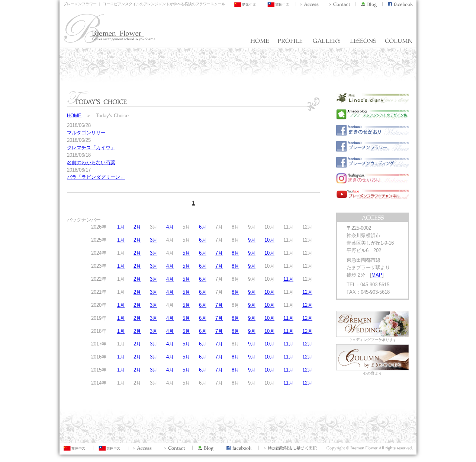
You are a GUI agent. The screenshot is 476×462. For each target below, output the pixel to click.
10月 (269, 240)
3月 (153, 240)
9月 (251, 240)
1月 (121, 227)
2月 (137, 227)
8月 (235, 253)
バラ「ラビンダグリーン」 (96, 177)
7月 (219, 253)
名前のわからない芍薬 (91, 162)
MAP (377, 275)
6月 (202, 227)
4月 (170, 227)
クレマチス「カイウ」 (91, 147)
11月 (288, 279)
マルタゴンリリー (86, 133)
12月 (307, 292)
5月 (186, 253)
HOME (74, 115)
